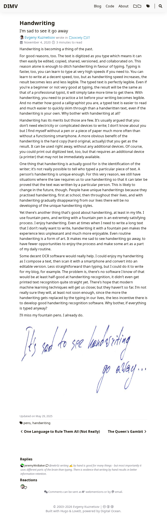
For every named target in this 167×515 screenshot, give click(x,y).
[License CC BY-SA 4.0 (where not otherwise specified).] (108, 507)
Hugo (64, 511)
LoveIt (76, 511)
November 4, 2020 (37, 42)
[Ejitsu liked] (24, 486)
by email (115, 492)
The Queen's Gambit (125, 431)
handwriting (41, 423)
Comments (55, 492)
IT (88, 37)
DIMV (10, 6)
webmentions (94, 492)
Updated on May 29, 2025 (36, 416)
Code (110, 6)
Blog (98, 6)
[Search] (160, 6)
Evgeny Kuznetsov (86, 507)
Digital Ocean (110, 511)
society (77, 37)
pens (27, 423)
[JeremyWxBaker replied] (46, 465)
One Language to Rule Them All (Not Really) (62, 431)
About (124, 6)
